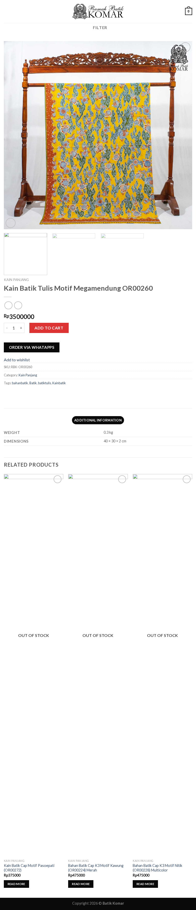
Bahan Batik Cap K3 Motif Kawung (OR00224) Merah (96, 868)
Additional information (98, 420)
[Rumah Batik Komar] (98, 11)
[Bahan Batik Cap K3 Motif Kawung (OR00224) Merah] (98, 665)
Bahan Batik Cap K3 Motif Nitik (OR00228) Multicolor (157, 868)
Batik (33, 383)
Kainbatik (59, 383)
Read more (16, 884)
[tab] (98, 420)
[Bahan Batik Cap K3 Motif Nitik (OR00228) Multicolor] (162, 665)
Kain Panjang (16, 280)
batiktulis (44, 383)
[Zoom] (11, 223)
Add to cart (48, 327)
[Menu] (7, 11)
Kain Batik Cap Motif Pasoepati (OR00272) (29, 868)
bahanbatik (20, 383)
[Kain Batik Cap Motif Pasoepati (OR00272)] (33, 665)
